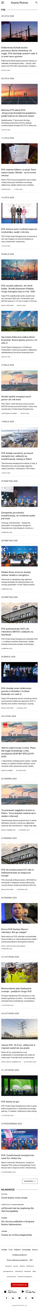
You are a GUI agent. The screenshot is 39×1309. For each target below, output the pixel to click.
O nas (11, 1250)
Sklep (34, 1271)
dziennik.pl (8, 1266)
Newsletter (27, 1271)
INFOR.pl (22, 1266)
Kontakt (4, 1250)
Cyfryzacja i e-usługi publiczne (12, 1204)
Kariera (35, 1250)
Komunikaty (26, 1250)
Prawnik (4, 1218)
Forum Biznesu (11, 1276)
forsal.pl (15, 1266)
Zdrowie (4, 1231)
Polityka (4, 1194)
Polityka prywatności (19, 1255)
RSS (31, 1260)
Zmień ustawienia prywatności (17, 1260)
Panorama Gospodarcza (25, 1276)
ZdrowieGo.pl (19, 1271)
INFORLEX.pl (30, 1266)
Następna (28, 1181)
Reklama (17, 1250)
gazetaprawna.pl (8, 1271)
